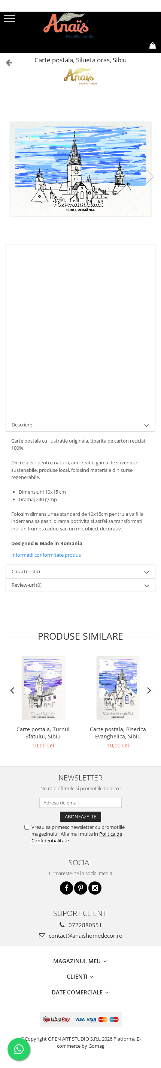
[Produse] (10, 21)
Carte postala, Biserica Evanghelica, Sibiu (118, 733)
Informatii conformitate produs (46, 554)
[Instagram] (94, 888)
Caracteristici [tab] (26, 571)
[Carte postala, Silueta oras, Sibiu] (80, 169)
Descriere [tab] (22, 424)
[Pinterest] (80, 888)
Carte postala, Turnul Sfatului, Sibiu (43, 733)
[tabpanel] (80, 169)
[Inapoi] (5, 62)
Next (149, 176)
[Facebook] (66, 888)
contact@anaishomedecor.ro (84, 935)
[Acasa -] (80, 25)
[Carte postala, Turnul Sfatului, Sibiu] (43, 688)
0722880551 (84, 925)
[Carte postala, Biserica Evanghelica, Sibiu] (118, 688)
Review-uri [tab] (27, 584)
